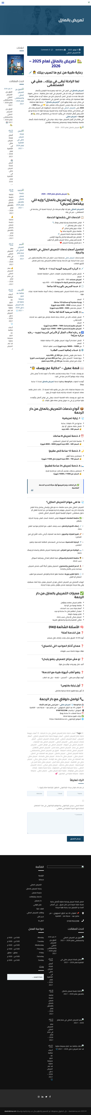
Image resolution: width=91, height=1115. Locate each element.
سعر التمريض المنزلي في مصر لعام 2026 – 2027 (10, 256)
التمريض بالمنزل (52, 102)
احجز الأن (40, 916)
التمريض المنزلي (72, 52)
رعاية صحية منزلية (45, 767)
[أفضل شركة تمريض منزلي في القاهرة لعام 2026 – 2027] (18, 140)
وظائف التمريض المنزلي (35, 912)
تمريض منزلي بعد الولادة (58, 759)
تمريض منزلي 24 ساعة (64, 756)
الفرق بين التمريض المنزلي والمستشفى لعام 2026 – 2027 (7, 98)
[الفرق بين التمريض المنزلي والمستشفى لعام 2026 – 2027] (18, 96)
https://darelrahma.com (58, 719)
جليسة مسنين (37, 892)
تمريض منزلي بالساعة (46, 756)
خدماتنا (41, 879)
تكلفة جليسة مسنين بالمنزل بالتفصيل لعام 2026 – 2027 (10, 204)
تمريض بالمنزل (78, 90)
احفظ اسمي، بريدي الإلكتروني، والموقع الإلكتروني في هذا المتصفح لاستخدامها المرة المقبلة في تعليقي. (59, 807)
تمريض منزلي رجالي (40, 759)
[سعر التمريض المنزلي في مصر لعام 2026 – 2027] (18, 251)
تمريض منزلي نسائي (50, 765)
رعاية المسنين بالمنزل (34, 888)
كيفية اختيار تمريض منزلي (57, 770)
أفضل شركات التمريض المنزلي (48, 739)
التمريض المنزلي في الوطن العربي (50, 744)
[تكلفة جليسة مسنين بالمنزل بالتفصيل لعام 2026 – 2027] (18, 199)
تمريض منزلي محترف (66, 765)
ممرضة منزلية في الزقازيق (68, 773)
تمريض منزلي (71, 116)
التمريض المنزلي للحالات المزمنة (71, 750)
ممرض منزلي (42, 770)
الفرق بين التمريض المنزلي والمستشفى (44, 750)
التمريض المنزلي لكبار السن (61, 747)
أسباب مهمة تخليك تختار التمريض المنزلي (48, 736)
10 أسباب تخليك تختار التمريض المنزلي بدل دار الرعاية (62, 733)
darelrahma (59, 49)
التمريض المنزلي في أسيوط (73, 744)
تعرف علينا (40, 908)
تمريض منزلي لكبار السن (60, 762)
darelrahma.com (10, 1111)
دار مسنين (38, 900)
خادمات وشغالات (35, 896)
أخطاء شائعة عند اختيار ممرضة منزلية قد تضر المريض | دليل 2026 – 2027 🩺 (10, 309)
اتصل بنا (41, 920)
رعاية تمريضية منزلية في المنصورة (65, 767)
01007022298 (77, 921)
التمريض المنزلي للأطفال (41, 747)
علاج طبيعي (37, 904)
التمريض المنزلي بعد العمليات (43, 741)
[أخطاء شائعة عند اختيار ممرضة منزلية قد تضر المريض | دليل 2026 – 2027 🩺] (18, 300)
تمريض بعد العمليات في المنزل (42, 753)
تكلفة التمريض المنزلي (75, 753)
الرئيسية (41, 875)
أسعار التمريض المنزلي (68, 739)
